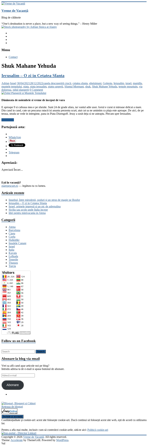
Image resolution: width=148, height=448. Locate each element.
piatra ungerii (55, 86)
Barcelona (14, 230)
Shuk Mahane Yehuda (104, 86)
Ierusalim (119, 83)
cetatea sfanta (80, 83)
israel (128, 83)
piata (26, 86)
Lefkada (13, 256)
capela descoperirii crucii (57, 83)
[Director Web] (9, 412)
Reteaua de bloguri (12, 406)
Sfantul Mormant (74, 86)
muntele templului (11, 86)
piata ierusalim (38, 86)
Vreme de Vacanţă (14, 10)
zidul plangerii (21, 89)
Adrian (5, 83)
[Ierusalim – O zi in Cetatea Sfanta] (23, 93)
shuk (88, 86)
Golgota (107, 83)
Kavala (13, 253)
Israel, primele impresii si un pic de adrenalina (35, 206)
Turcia (12, 266)
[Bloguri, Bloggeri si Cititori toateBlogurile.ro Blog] (18, 403)
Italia (11, 249)
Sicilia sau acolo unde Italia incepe (28, 209)
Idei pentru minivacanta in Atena (27, 212)
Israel (13, 83)
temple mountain (128, 86)
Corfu (12, 236)
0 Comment (36, 89)
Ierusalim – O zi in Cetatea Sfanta (32, 75)
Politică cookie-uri (97, 429)
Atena (12, 226)
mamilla (137, 83)
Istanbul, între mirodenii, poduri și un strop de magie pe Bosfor (44, 199)
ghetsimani (95, 83)
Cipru (12, 233)
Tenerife (13, 259)
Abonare (12, 385)
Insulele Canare (17, 243)
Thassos (13, 262)
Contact (13, 57)
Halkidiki (14, 239)
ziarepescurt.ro (9, 185)
